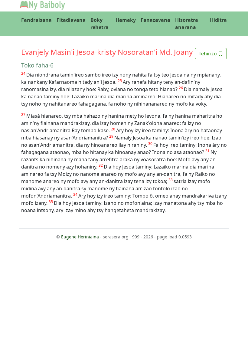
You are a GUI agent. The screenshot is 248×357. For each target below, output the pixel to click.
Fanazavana (155, 20)
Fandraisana (36, 20)
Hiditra (218, 20)
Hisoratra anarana (186, 24)
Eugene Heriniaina (80, 237)
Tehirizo (208, 53)
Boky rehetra (99, 24)
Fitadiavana (71, 20)
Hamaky (126, 20)
